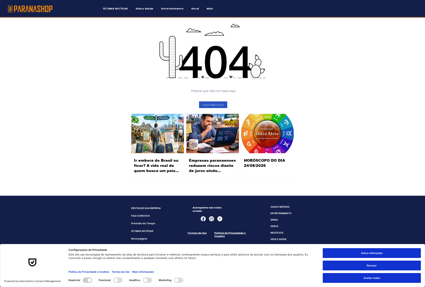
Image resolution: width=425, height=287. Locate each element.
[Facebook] (203, 218)
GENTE (274, 226)
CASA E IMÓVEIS (279, 206)
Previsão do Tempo (139, 223)
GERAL (274, 219)
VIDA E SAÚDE (278, 239)
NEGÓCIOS (276, 232)
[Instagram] (211, 218)
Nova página (139, 238)
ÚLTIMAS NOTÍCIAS (139, 231)
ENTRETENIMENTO (281, 213)
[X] (219, 218)
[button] (211, 8)
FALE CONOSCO (139, 215)
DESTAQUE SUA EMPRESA (139, 208)
